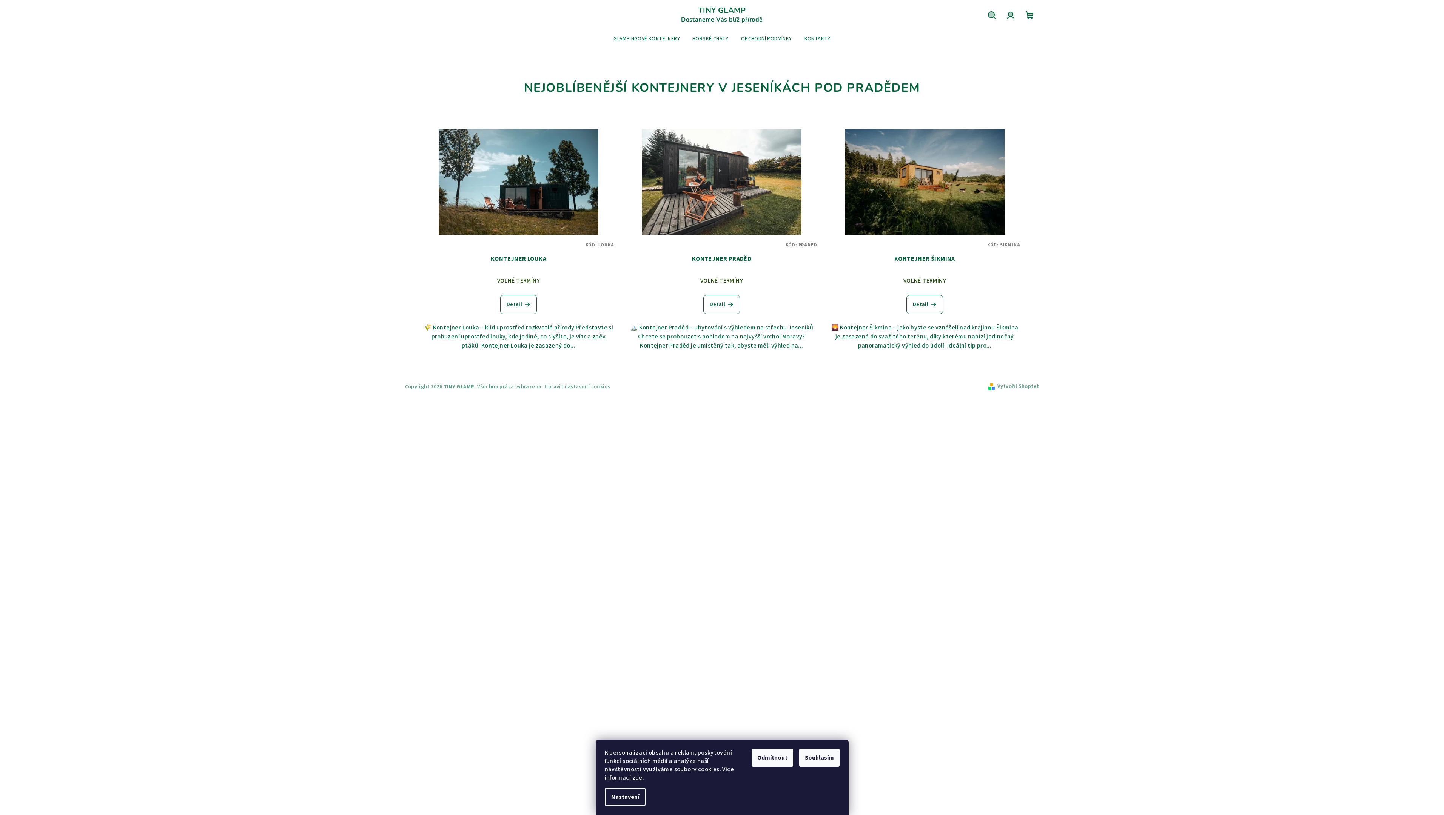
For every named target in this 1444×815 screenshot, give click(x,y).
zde (637, 777)
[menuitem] (646, 39)
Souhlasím (819, 757)
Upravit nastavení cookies (577, 387)
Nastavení (625, 797)
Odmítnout (772, 757)
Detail (514, 304)
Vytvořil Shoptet (1018, 386)
